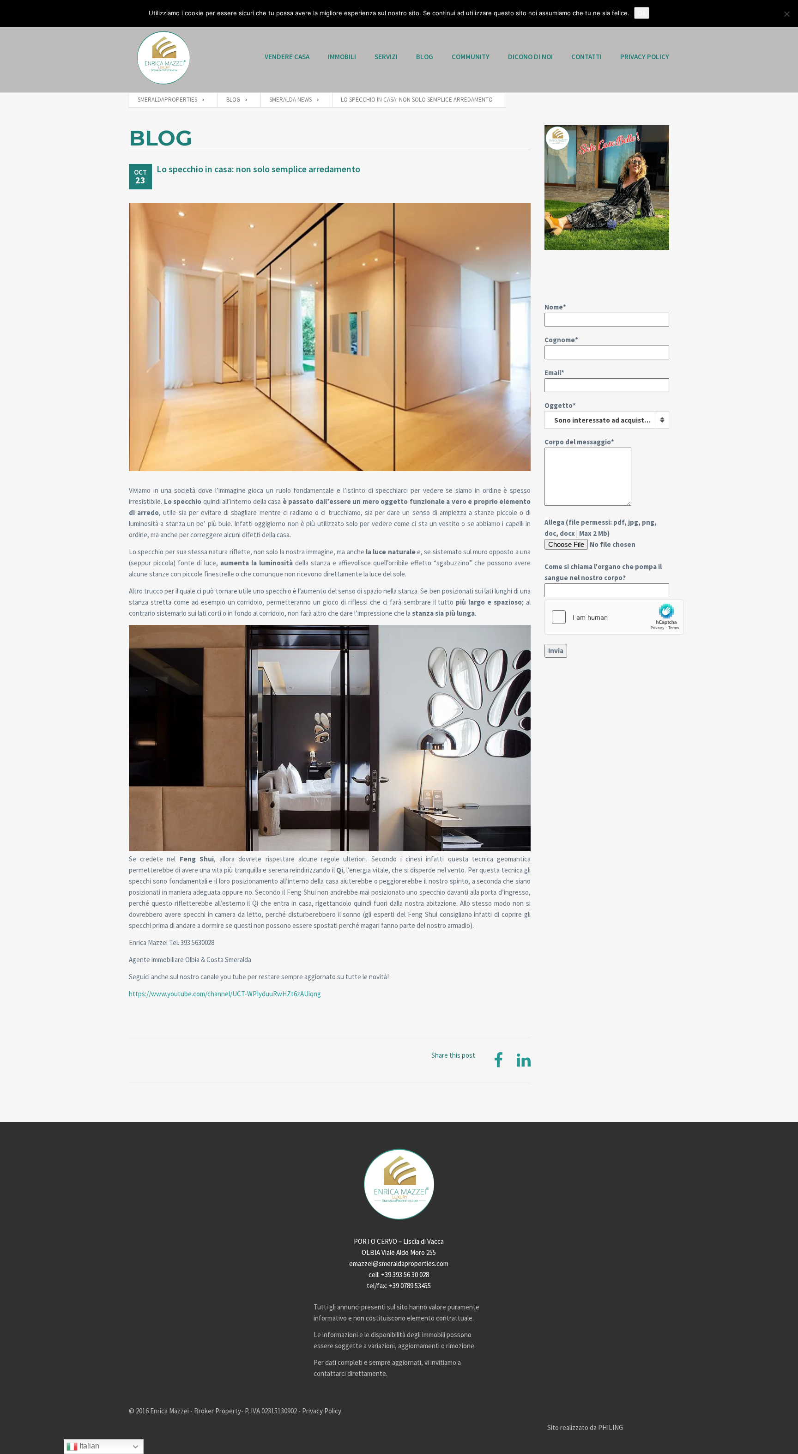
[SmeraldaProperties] (163, 57)
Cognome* (561, 339)
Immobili (342, 56)
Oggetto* (599, 412)
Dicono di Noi (530, 56)
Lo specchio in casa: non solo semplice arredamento (258, 169)
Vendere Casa (287, 56)
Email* (554, 372)
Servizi (386, 56)
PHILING (610, 1427)
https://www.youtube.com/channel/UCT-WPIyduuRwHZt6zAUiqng (225, 993)
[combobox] (606, 420)
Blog (424, 56)
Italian (88, 1446)
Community (471, 56)
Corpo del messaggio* (579, 441)
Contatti (586, 56)
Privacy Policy (644, 56)
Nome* (555, 307)
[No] (786, 13)
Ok (642, 13)
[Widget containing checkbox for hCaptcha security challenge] (614, 617)
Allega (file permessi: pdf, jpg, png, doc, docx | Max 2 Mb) (603, 550)
